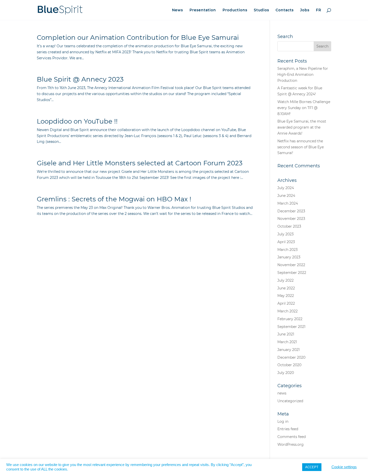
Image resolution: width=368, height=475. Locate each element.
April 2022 (286, 303)
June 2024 (286, 195)
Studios (261, 10)
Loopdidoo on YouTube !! (77, 121)
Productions (235, 10)
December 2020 (291, 357)
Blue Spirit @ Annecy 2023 (80, 79)
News (177, 10)
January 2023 (288, 257)
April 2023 (286, 242)
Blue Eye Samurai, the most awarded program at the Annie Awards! (301, 127)
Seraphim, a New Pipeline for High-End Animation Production (302, 74)
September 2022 (291, 272)
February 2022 (289, 319)
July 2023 (285, 234)
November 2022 (291, 265)
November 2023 (291, 218)
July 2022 (285, 280)
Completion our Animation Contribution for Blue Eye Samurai (138, 38)
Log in (282, 421)
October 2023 (289, 226)
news (281, 393)
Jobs (304, 10)
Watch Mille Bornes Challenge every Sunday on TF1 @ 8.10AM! (303, 108)
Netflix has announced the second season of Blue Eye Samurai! (300, 147)
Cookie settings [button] (344, 467)
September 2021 (291, 326)
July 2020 (285, 372)
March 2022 (287, 311)
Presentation (203, 10)
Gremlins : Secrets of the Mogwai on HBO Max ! (114, 199)
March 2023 (287, 249)
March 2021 (287, 342)
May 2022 (285, 295)
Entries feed (287, 429)
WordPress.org (290, 444)
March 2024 (287, 203)
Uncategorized (290, 401)
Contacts (285, 10)
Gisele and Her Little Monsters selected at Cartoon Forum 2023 (140, 163)
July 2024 (285, 188)
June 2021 (285, 334)
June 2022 (286, 288)
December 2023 (291, 211)
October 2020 (289, 365)
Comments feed (291, 436)
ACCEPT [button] (311, 467)
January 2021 (288, 349)
